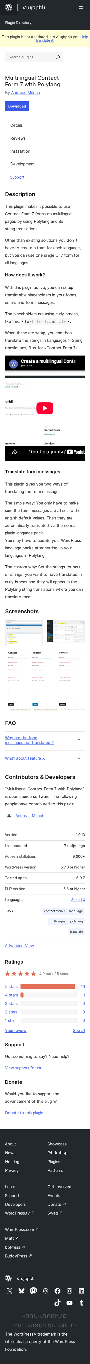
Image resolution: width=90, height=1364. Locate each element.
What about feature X (25, 758)
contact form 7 (54, 911)
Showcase (57, 1143)
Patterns (55, 1170)
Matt (12, 1238)
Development (22, 163)
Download (17, 106)
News (10, 1152)
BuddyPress (18, 1255)
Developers (15, 1204)
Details (16, 125)
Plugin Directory (18, 22)
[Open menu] (82, 7)
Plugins (54, 1161)
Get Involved (60, 1186)
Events (54, 1195)
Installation (20, 151)
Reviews (18, 138)
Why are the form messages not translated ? (29, 740)
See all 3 (78, 900)
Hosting (12, 1161)
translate (76, 931)
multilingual (58, 921)
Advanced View (19, 945)
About (10, 1143)
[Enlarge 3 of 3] (78, 656)
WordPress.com (22, 1229)
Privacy (12, 1170)
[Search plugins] (58, 57)
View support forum (23, 1067)
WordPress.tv (20, 1213)
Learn (10, 1186)
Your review (15, 1030)
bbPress (15, 1247)
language (76, 911)
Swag (55, 1213)
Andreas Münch (25, 92)
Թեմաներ (58, 1152)
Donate (57, 1204)
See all (79, 1030)
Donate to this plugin (24, 1112)
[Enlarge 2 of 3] (78, 626)
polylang (76, 921)
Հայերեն (25, 1278)
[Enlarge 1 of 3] (36, 626)
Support (17, 177)
